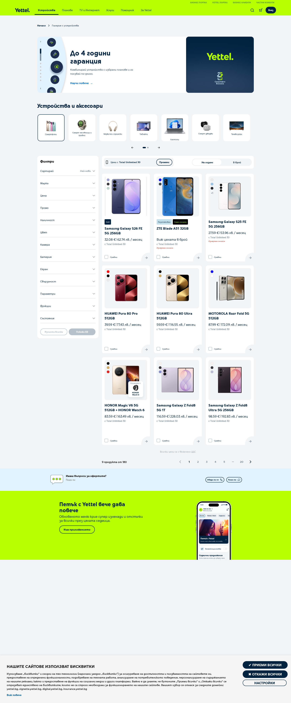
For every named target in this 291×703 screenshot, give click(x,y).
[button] (67, 171)
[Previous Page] (180, 461)
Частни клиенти (265, 2)
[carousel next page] (159, 147)
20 (241, 461)
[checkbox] (106, 257)
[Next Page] (250, 461)
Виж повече (14, 694)
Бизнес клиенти (242, 2)
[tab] (47, 10)
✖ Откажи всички (265, 674)
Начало (41, 25)
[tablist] (95, 10)
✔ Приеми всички (265, 665)
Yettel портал (220, 2)
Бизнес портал (198, 2)
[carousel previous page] (132, 147)
